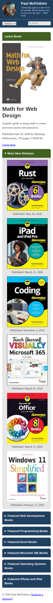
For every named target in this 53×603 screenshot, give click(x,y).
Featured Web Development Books (25, 518)
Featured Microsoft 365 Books (27, 552)
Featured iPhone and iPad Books (23, 581)
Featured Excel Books (22, 542)
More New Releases (20, 153)
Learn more (9, 144)
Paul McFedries (34, 3)
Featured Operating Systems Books (25, 566)
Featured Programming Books (27, 531)
